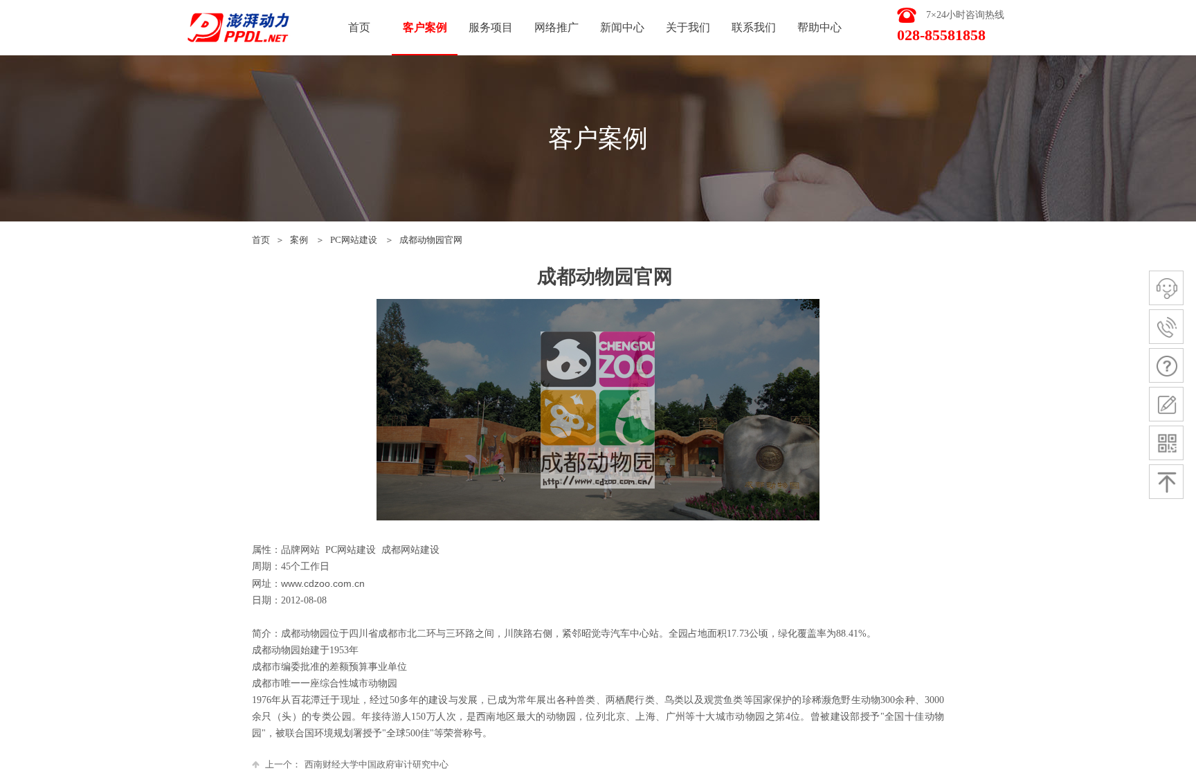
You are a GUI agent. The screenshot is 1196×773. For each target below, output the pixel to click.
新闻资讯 (622, 27)
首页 (261, 240)
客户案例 (425, 27)
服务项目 (491, 27)
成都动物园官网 (430, 240)
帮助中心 (819, 27)
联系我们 (754, 27)
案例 (299, 240)
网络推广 (556, 27)
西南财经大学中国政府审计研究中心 (356, 764)
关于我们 (688, 27)
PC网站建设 (353, 240)
